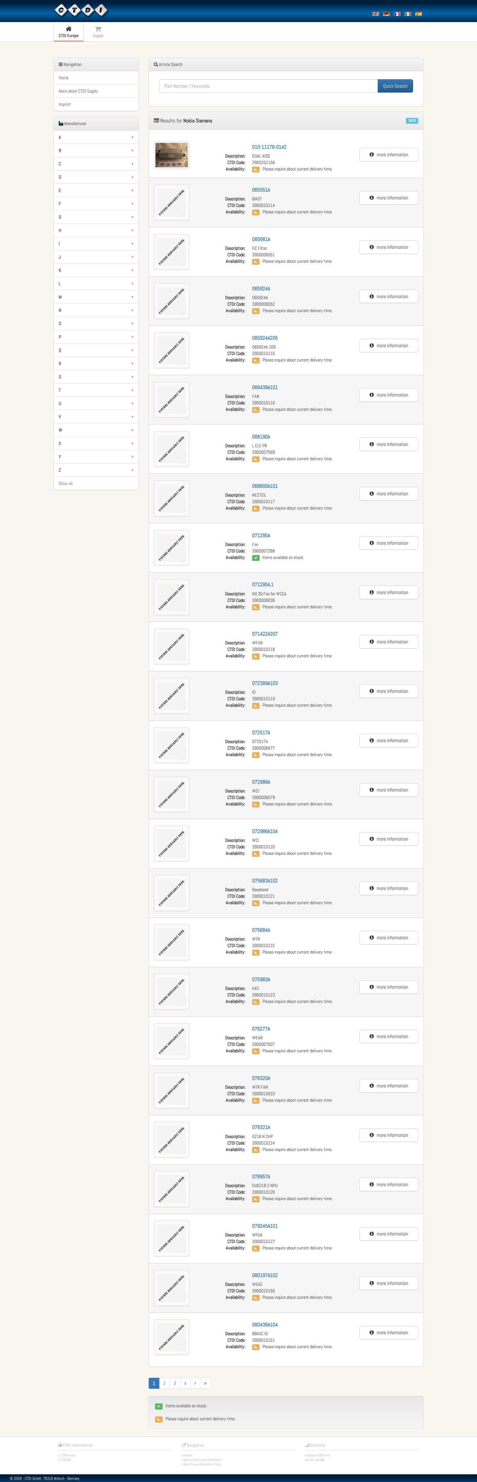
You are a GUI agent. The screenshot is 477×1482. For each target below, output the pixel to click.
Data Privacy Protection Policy (202, 1464)
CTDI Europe (67, 1455)
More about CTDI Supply (78, 91)
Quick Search (395, 86)
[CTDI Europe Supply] (81, 10)
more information (391, 154)
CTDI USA (65, 1460)
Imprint (65, 104)
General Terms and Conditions (203, 1460)
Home (63, 78)
